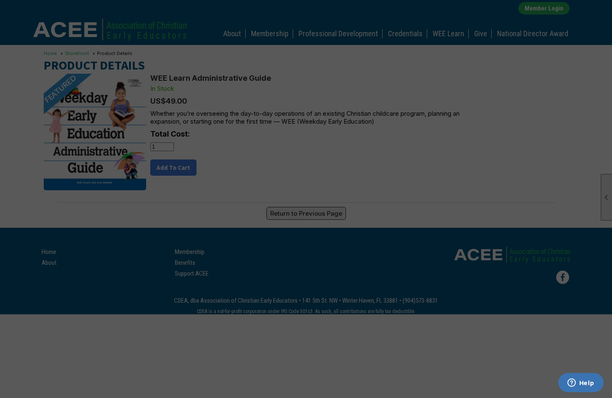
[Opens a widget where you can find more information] (581, 383)
